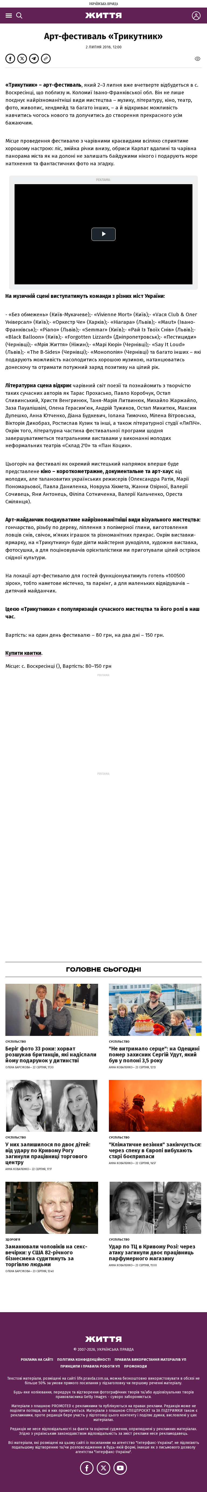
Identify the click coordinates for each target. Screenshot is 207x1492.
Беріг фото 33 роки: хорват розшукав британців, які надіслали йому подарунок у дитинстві (50, 1054)
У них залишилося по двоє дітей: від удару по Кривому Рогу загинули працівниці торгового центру (47, 1153)
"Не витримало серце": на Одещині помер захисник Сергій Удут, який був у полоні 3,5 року (154, 1054)
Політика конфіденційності (84, 1360)
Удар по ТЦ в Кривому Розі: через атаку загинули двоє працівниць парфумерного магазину (152, 1252)
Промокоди (135, 1366)
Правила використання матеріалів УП (150, 1360)
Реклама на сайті (37, 1360)
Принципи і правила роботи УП (90, 1366)
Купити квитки (23, 653)
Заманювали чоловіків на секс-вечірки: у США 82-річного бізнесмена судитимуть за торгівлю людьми (46, 1255)
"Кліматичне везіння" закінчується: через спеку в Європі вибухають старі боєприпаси (155, 1150)
